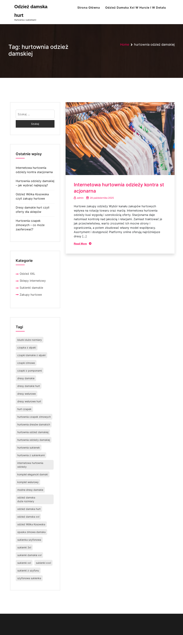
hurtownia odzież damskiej (32, 432)
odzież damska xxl (28, 516)
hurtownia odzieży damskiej (33, 439)
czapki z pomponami (29, 370)
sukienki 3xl (24, 547)
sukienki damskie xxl (29, 555)
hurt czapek (24, 409)
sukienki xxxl (43, 562)
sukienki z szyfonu (28, 570)
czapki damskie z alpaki (31, 355)
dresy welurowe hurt (29, 401)
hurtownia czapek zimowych (34, 416)
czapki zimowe (26, 362)
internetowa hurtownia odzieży (30, 464)
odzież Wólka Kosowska (31, 524)
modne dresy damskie (30, 489)
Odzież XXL (27, 273)
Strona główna (88, 7)
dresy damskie (25, 378)
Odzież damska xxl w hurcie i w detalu (135, 7)
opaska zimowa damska (31, 532)
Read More (80, 243)
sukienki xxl (24, 562)
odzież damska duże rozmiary (26, 499)
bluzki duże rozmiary (29, 339)
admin (80, 197)
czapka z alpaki (26, 347)
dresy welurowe (26, 393)
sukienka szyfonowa (29, 539)
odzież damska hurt (29, 508)
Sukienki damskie (31, 287)
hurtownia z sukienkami (31, 455)
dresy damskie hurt (28, 385)
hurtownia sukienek (28, 447)
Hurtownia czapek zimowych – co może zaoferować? (30, 225)
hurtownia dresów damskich (33, 424)
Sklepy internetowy (33, 280)
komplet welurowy (28, 482)
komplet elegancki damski (32, 474)
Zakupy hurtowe (31, 294)
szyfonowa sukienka (29, 578)
